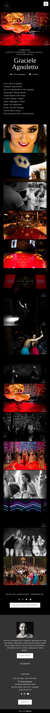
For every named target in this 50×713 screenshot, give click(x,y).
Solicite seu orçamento (25, 605)
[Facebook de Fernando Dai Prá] (21, 694)
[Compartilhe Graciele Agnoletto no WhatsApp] (22, 599)
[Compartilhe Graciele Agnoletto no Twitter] (26, 599)
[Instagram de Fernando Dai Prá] (24, 694)
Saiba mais (25, 655)
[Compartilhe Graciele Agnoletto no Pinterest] (30, 599)
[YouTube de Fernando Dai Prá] (28, 694)
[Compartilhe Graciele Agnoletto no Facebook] (19, 599)
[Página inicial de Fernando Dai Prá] (7, 6)
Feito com (25, 711)
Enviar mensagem (26, 681)
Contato (25, 702)
